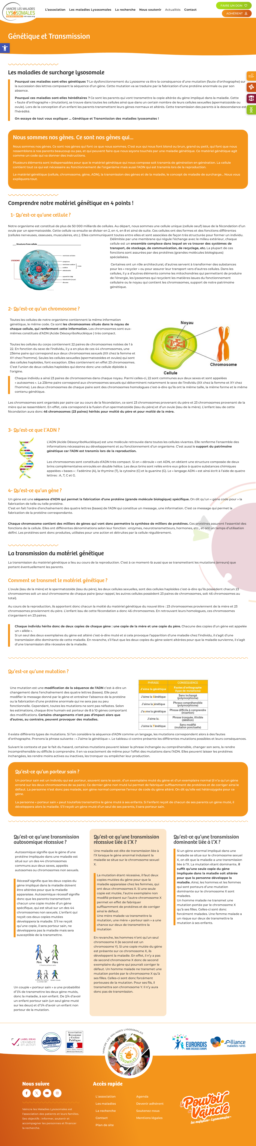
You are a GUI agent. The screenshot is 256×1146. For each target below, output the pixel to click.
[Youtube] (47, 1093)
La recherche (125, 9)
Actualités (172, 9)
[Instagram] (57, 1093)
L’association (55, 9)
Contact (190, 9)
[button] (5, 48)
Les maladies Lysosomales (90, 9)
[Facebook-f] (26, 1093)
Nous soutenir (150, 9)
